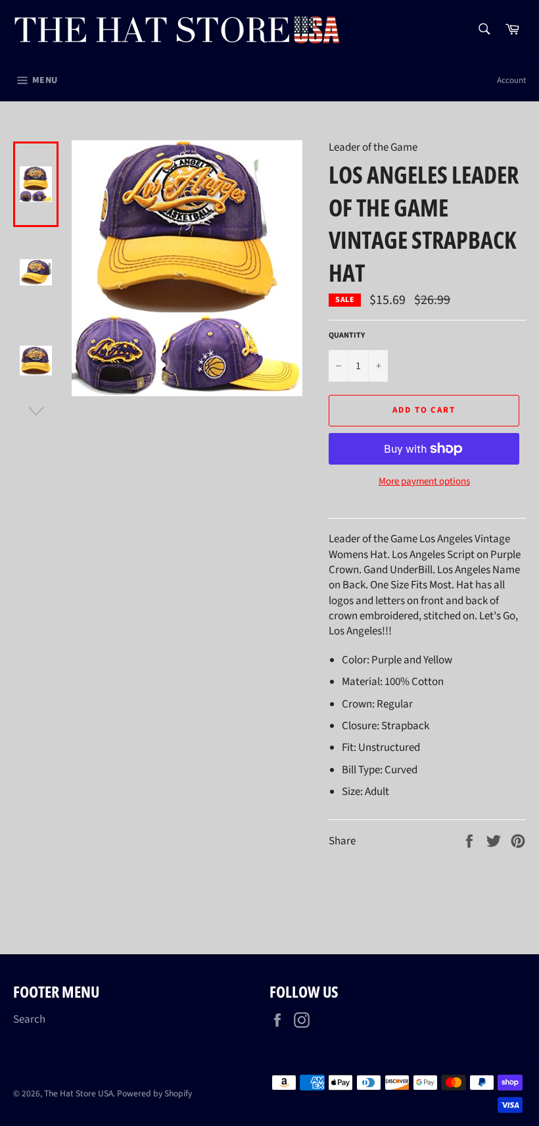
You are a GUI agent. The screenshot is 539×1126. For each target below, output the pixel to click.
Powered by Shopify (154, 1093)
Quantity (347, 335)
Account (511, 80)
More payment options (424, 481)
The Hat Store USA (78, 1093)
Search (29, 1019)
